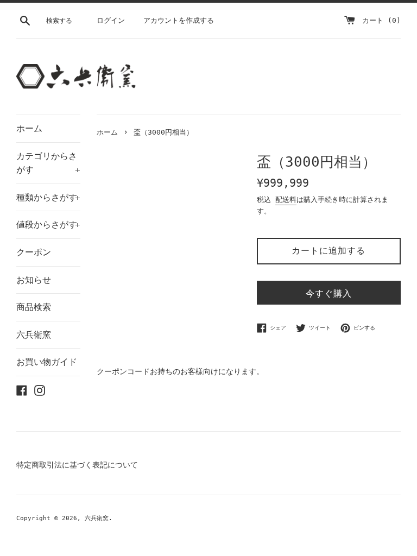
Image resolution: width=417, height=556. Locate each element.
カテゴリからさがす (48, 163)
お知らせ (33, 280)
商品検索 (33, 307)
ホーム (29, 128)
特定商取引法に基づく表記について (77, 464)
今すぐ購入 (329, 293)
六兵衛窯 (33, 335)
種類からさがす (48, 197)
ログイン (111, 20)
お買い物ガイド (46, 362)
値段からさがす (48, 224)
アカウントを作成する (178, 20)
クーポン (33, 252)
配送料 (285, 199)
